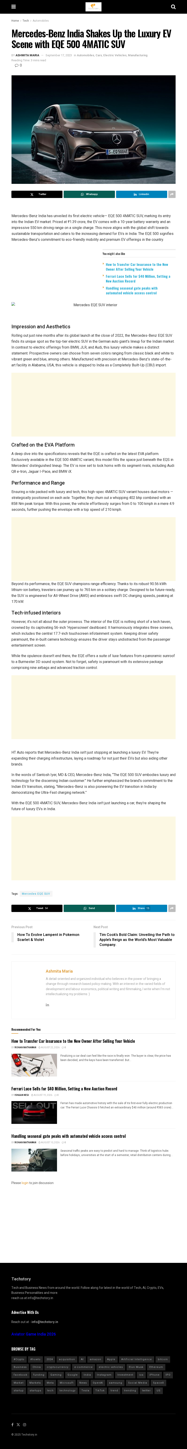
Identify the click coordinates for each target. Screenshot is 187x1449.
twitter (146, 1390)
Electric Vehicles (115, 55)
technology (67, 1390)
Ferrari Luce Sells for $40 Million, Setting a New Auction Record (138, 278)
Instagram (104, 1375)
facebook (20, 1375)
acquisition (67, 1359)
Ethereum (156, 1367)
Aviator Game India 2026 (33, 1334)
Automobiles (41, 21)
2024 (50, 1359)
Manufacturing (138, 55)
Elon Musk (136, 1367)
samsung (115, 1383)
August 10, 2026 (50, 1142)
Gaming (56, 1375)
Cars (99, 55)
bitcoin (163, 1359)
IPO (168, 1375)
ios (141, 1375)
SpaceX (158, 1383)
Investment (125, 1375)
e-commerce (83, 1367)
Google (73, 1375)
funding (38, 1375)
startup (19, 1390)
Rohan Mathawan (25, 1047)
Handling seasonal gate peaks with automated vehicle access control (132, 290)
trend (114, 1390)
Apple (111, 1359)
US (159, 1390)
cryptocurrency (57, 1367)
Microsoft (66, 1383)
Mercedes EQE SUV (36, 894)
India (87, 1375)
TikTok (100, 1390)
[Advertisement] (93, 405)
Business (20, 1367)
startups (35, 1390)
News (83, 1383)
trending (130, 1390)
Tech (26, 21)
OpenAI (98, 1383)
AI (82, 1359)
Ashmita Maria (27, 55)
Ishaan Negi (22, 1095)
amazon (95, 1359)
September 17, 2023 (59, 55)
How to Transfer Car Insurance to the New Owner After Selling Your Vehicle (137, 267)
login (25, 1183)
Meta (50, 1383)
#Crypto (19, 1359)
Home (15, 21)
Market (18, 1383)
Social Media (137, 1383)
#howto (35, 1359)
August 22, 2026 (50, 1047)
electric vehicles (111, 1367)
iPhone (154, 1375)
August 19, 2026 (42, 1095)
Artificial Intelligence (136, 1359)
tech (50, 1390)
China (37, 1367)
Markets (35, 1383)
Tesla (85, 1390)
